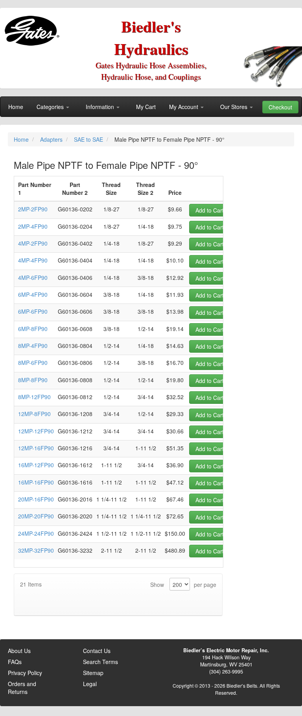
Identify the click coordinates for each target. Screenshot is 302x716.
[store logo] (33, 27)
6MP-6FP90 (33, 311)
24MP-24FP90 (36, 533)
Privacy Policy (25, 673)
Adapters (52, 139)
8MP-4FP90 (33, 346)
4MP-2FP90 (33, 243)
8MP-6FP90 (33, 362)
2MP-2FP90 (33, 209)
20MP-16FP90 (36, 499)
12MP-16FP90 (36, 448)
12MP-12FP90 (36, 431)
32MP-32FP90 (36, 550)
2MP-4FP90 (33, 226)
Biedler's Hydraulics (151, 37)
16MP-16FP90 (36, 482)
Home (22, 139)
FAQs (15, 662)
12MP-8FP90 (34, 414)
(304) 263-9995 (226, 671)
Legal (90, 684)
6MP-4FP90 (33, 294)
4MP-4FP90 (33, 260)
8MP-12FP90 (34, 397)
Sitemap (93, 673)
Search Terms (100, 662)
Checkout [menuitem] (280, 107)
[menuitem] (16, 107)
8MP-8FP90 (33, 380)
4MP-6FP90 (33, 277)
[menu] (151, 107)
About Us (19, 651)
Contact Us (96, 651)
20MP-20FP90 (36, 516)
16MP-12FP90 (36, 465)
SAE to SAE (89, 139)
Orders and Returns (22, 688)
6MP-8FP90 (33, 329)
